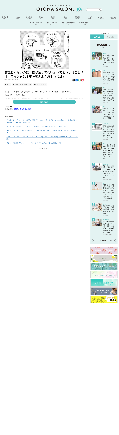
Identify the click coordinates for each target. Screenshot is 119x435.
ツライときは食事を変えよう (22, 84)
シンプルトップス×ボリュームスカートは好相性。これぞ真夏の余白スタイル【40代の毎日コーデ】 (40, 126)
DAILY (97, 37)
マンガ (8, 84)
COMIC (111, 37)
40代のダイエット (40, 84)
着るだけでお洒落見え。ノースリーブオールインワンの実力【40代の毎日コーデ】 (34, 143)
